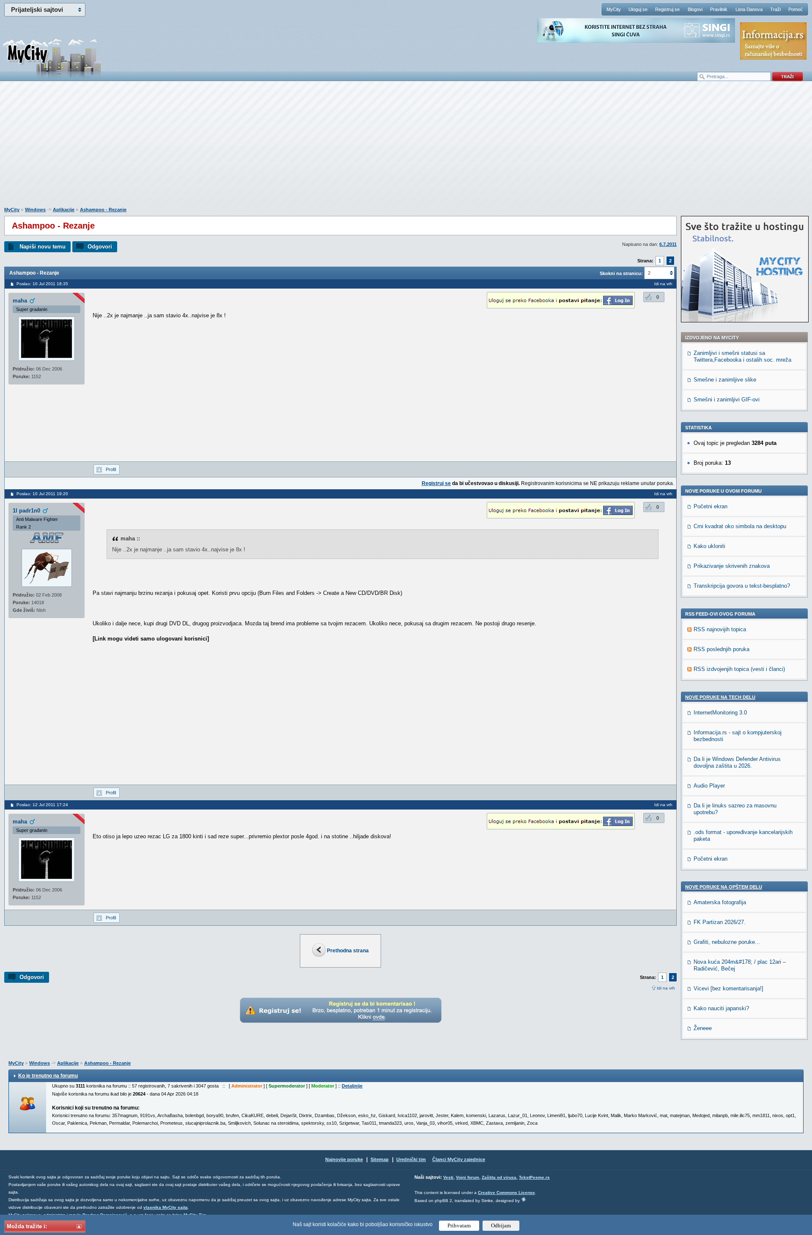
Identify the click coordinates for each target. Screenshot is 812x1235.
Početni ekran (710, 506)
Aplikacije (63, 209)
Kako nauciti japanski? (721, 1008)
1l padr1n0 (26, 510)
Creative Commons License (506, 1192)
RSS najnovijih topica (720, 629)
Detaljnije (352, 1085)
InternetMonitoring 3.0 (720, 712)
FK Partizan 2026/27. (720, 922)
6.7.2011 (668, 244)
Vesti (448, 1177)
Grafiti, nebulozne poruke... (727, 942)
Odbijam (501, 1225)
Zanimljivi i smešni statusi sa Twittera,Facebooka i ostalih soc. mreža (742, 356)
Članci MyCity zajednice (458, 1159)
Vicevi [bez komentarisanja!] (728, 988)
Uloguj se (637, 9)
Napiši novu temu (42, 246)
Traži (775, 9)
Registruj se (667, 9)
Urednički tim (411, 1159)
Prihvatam (459, 1225)
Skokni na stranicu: (621, 273)
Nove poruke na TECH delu (720, 697)
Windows (35, 209)
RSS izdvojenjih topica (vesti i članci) (739, 669)
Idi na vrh (666, 988)
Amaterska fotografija (720, 902)
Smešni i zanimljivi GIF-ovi (727, 399)
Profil (111, 469)
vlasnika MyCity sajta (165, 1207)
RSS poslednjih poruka (721, 649)
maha (20, 300)
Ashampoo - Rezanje (103, 209)
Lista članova (749, 9)
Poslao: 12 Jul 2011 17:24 (42, 804)
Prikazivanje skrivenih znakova (732, 566)
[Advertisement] (406, 148)
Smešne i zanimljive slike (725, 379)
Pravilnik (718, 9)
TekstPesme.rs (534, 1177)
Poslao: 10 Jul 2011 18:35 (42, 283)
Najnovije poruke (344, 1159)
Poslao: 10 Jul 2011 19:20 (42, 493)
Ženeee (703, 1028)
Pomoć (795, 9)
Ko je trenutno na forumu (48, 1076)
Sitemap (379, 1159)
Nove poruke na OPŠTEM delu (723, 886)
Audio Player (709, 785)
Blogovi (695, 9)
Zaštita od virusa (499, 1177)
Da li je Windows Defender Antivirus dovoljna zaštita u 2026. (737, 762)
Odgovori (100, 246)
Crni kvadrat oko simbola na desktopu (740, 526)
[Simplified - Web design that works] (523, 1199)
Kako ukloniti (709, 546)
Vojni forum (467, 1177)
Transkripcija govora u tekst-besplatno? (742, 586)
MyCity (613, 9)
